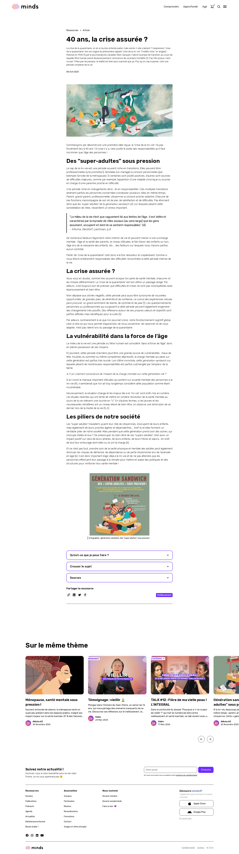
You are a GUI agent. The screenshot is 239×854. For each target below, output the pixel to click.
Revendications (71, 811)
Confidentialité (188, 848)
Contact (68, 821)
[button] (119, 555)
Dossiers (29, 796)
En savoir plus (186, 818)
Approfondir (190, 6)
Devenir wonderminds (112, 801)
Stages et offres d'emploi (75, 827)
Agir (204, 6)
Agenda (28, 811)
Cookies (200, 848)
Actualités (30, 816)
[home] (25, 6)
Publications (31, 801)
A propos (68, 796)
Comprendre (171, 6)
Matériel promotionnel (35, 821)
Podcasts (29, 806)
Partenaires (69, 801)
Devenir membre (109, 796)
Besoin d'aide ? (32, 827)
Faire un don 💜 (109, 806)
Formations (69, 816)
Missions (67, 806)
